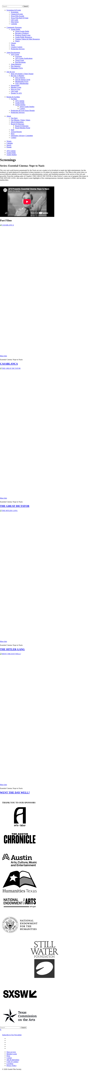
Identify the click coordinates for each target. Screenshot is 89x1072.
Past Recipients (20, 62)
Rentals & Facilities (13, 97)
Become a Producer (22, 33)
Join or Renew (20, 78)
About (9, 116)
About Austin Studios (27, 107)
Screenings (14, 12)
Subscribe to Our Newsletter (12, 1035)
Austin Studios (20, 105)
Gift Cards (14, 20)
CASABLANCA (9, 363)
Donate (9, 147)
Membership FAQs (21, 81)
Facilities (14, 99)
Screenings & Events (14, 10)
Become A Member (17, 76)
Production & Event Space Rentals (23, 110)
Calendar (14, 24)
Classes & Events (17, 14)
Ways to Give (15, 89)
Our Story (14, 118)
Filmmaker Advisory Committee (22, 136)
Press (12, 134)
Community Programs (14, 27)
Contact (22, 108)
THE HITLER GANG (12, 649)
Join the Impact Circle (22, 79)
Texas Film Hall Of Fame (19, 18)
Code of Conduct (12, 1062)
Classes (13, 43)
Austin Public (15, 29)
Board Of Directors (17, 124)
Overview (18, 56)
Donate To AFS (16, 93)
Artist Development (13, 52)
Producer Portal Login (22, 35)
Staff (12, 130)
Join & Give (11, 72)
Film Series (15, 22)
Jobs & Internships (17, 122)
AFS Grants (15, 54)
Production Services (18, 49)
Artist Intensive (16, 64)
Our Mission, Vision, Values (20, 120)
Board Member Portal (22, 128)
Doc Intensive (15, 66)
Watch (17, 41)
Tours (13, 45)
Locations (10, 1064)
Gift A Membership (21, 83)
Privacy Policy (11, 1065)
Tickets (9, 141)
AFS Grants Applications (23, 58)
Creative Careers (16, 47)
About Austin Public (22, 31)
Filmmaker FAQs (17, 68)
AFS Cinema (19, 101)
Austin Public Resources (23, 37)
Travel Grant (19, 60)
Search (9, 145)
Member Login (16, 87)
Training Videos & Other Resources (27, 39)
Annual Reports (16, 132)
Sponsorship (15, 85)
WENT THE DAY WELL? (15, 792)
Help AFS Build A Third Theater (22, 74)
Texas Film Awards (17, 16)
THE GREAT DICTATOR (14, 506)
